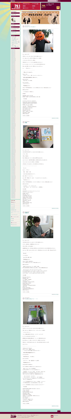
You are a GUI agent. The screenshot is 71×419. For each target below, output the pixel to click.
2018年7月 (12, 155)
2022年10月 (13, 99)
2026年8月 (12, 49)
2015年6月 (12, 195)
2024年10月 (13, 73)
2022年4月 (12, 106)
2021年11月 (13, 111)
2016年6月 (12, 182)
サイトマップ (19, 416)
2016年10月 (13, 178)
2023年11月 (13, 85)
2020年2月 (12, 134)
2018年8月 (12, 154)
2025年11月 (13, 59)
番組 (57, 118)
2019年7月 (12, 142)
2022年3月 (12, 107)
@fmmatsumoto (56, 415)
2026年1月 (12, 57)
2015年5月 (12, 196)
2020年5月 (12, 131)
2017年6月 (12, 169)
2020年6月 (12, 130)
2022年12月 (13, 97)
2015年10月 (13, 191)
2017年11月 (13, 164)
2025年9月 (12, 61)
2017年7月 (12, 168)
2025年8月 (12, 62)
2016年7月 (12, 181)
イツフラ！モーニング (14, 214)
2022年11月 (13, 98)
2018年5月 (12, 157)
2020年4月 (12, 132)
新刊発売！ (13, 40)
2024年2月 (12, 82)
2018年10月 (13, 152)
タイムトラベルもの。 (15, 43)
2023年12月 (13, 84)
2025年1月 (12, 70)
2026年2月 (12, 56)
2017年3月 (12, 172)
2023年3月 (12, 94)
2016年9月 (12, 179)
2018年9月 (12, 153)
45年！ (13, 45)
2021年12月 (13, 110)
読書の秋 (27, 212)
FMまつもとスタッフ (14, 224)
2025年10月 (13, 60)
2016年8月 (12, 180)
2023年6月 (12, 91)
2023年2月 (12, 95)
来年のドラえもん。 (15, 42)
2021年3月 (12, 120)
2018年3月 (12, 159)
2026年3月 (12, 55)
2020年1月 (12, 135)
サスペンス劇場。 (14, 46)
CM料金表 (34, 415)
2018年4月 (12, 158)
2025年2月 (12, 69)
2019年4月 (12, 145)
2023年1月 (12, 96)
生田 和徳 (12, 218)
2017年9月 (12, 166)
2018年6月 (12, 156)
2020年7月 (12, 129)
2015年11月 (13, 190)
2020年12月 (13, 123)
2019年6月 (12, 143)
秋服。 (26, 122)
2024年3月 (12, 81)
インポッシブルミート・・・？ (31, 298)
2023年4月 (12, 93)
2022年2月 (12, 108)
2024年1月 (12, 83)
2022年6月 (12, 104)
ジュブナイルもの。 (15, 41)
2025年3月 (12, 68)
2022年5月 (12, 105)
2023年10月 (13, 86)
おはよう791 (13, 204)
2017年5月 (12, 170)
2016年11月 (13, 177)
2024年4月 (12, 80)
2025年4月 (12, 67)
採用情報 (32, 416)
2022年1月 (12, 109)
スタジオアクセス (24, 415)
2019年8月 (12, 141)
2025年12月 (13, 58)
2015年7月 (12, 194)
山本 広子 (12, 220)
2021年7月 (12, 116)
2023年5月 (12, 92)
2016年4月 (12, 184)
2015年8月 (12, 193)
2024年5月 (12, 79)
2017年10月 (13, 165)
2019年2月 (12, 147)
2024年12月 (13, 71)
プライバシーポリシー (24, 416)
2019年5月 (12, 144)
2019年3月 (12, 146)
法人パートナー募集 (29, 415)
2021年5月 (12, 118)
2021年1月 (12, 122)
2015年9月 (12, 192)
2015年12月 (13, 189)
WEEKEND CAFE (54, 118)
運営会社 (21, 415)
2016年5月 (12, 183)
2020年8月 (12, 128)
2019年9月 (12, 140)
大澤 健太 (12, 17)
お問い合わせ (29, 416)
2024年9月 (12, 74)
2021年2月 (12, 121)
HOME (18, 415)
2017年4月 (12, 171)
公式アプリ (37, 415)
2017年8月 (12, 167)
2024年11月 (13, 72)
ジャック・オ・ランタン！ (30, 26)
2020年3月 (12, 133)
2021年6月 (12, 117)
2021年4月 (12, 119)
